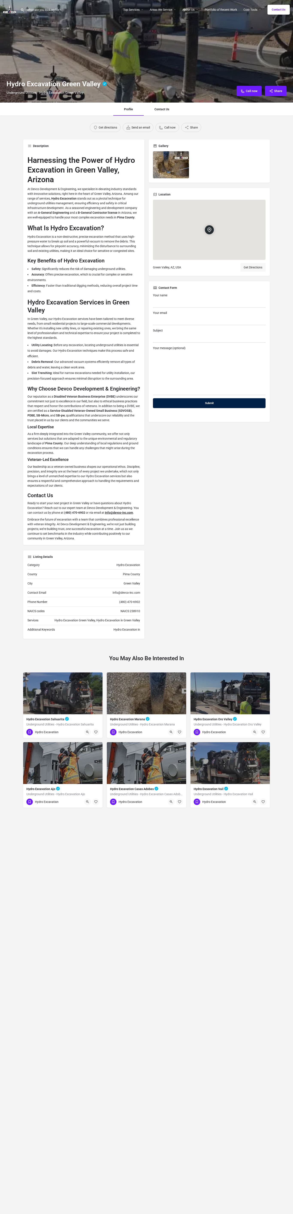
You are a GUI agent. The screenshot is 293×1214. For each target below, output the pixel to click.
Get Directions (253, 267)
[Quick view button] (87, 732)
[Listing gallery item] (171, 164)
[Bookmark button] (95, 732)
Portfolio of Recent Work (221, 9)
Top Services (131, 9)
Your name (160, 295)
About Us (188, 9)
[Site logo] (10, 9)
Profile (128, 109)
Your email (160, 313)
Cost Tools (250, 9)
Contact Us (278, 9)
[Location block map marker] (209, 229)
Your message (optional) (169, 348)
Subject (158, 330)
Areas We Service (161, 9)
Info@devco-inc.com (119, 512)
